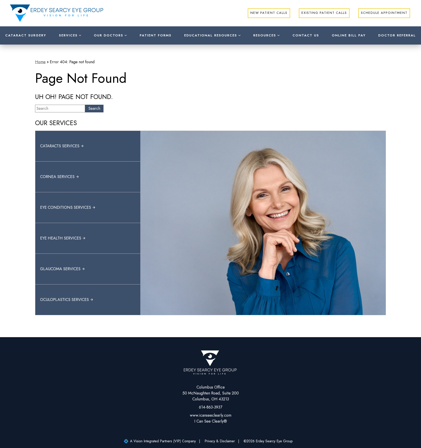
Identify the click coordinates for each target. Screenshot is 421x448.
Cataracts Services (59, 146)
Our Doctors (108, 35)
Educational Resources (210, 35)
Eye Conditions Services (65, 207)
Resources (264, 35)
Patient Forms (155, 35)
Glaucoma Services (60, 269)
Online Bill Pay (349, 35)
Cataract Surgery (25, 35)
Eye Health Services (60, 238)
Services (68, 35)
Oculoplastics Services (64, 299)
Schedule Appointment (384, 13)
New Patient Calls (268, 13)
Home (40, 62)
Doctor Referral (397, 35)
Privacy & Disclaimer (220, 441)
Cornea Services (57, 177)
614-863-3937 (210, 407)
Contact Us (306, 35)
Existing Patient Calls (324, 13)
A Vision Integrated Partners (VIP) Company (163, 441)
